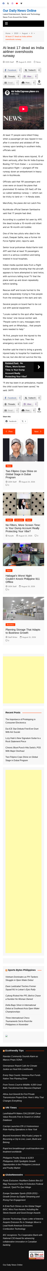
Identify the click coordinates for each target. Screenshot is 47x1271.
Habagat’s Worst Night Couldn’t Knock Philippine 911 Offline (23, 578)
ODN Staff (9, 62)
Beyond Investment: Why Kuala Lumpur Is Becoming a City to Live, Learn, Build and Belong (22, 1139)
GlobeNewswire (14, 1174)
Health (9, 520)
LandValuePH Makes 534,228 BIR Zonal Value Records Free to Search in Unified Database (22, 1116)
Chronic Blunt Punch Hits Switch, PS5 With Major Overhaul (23, 749)
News (38, 62)
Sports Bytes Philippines (22, 970)
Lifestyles (19, 520)
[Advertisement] (23, 679)
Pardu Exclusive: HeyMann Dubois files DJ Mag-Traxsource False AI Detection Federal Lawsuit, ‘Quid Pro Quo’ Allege (23, 1183)
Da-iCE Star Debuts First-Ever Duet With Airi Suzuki (21, 730)
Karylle (11, 536)
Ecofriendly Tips (14, 1050)
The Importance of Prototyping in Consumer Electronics (20, 721)
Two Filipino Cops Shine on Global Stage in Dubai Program (21, 474)
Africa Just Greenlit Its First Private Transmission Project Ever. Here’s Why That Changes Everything (23, 1097)
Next (36, 431)
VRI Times (11, 1107)
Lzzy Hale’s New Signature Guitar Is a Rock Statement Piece (23, 740)
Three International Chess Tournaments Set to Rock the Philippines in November (18, 1021)
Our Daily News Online (19, 11)
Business (10, 625)
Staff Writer (12, 637)
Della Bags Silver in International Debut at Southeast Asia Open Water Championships (22, 1008)
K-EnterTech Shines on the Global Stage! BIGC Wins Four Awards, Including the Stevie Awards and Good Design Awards (22, 1209)
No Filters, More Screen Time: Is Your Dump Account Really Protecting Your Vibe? (23, 528)
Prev (11, 431)
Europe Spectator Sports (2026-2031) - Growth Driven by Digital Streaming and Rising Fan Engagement (21, 1196)
